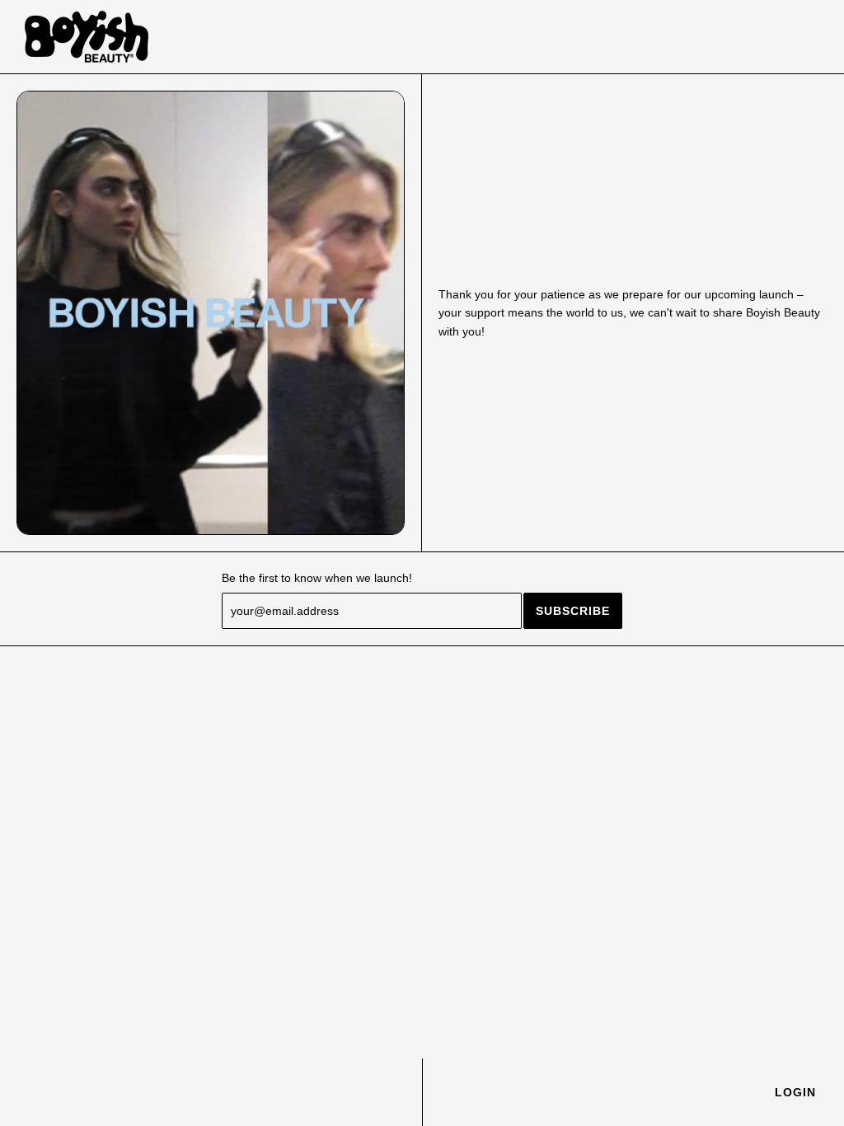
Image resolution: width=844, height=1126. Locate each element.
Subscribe (573, 610)
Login (795, 1092)
